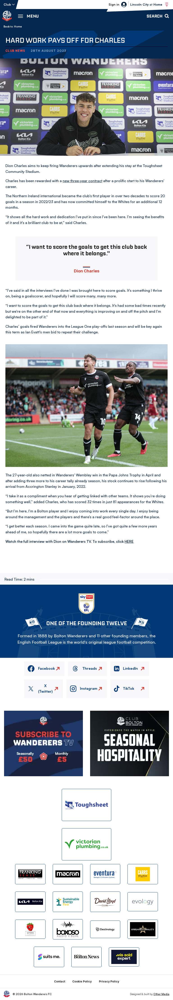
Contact (59, 981)
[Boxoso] (68, 929)
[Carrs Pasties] (142, 874)
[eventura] (105, 874)
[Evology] (142, 901)
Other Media (161, 994)
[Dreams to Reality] (142, 929)
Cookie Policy (82, 981)
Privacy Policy (109, 981)
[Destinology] (105, 929)
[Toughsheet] (86, 805)
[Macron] (68, 874)
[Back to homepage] (7, 16)
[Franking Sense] (30, 874)
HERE (129, 541)
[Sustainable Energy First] (68, 901)
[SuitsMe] (49, 957)
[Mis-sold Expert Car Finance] (124, 956)
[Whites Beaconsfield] (30, 929)
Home (18, 26)
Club (7, 4)
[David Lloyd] (105, 901)
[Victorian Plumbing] (86, 844)
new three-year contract (82, 181)
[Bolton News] (86, 957)
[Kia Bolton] (30, 901)
